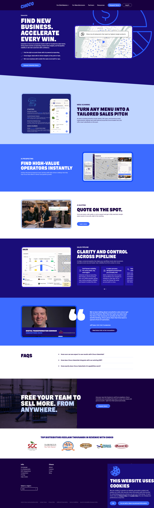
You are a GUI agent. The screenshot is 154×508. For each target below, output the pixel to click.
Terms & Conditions (74, 502)
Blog (50, 473)
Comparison (24, 473)
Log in (127, 5)
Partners (91, 5)
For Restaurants (25, 469)
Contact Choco (43, 502)
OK (113, 503)
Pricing (23, 475)
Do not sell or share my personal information (133, 503)
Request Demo (114, 5)
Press (50, 471)
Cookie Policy (134, 496)
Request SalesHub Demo (31, 65)
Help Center (24, 477)
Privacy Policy (123, 496)
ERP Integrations (26, 471)
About (51, 467)
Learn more (83, 224)
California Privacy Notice (62, 502)
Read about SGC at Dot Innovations (103, 330)
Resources (101, 5)
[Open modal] (103, 42)
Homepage (24, 467)
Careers (51, 469)
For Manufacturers (78, 5)
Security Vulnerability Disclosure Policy (89, 502)
